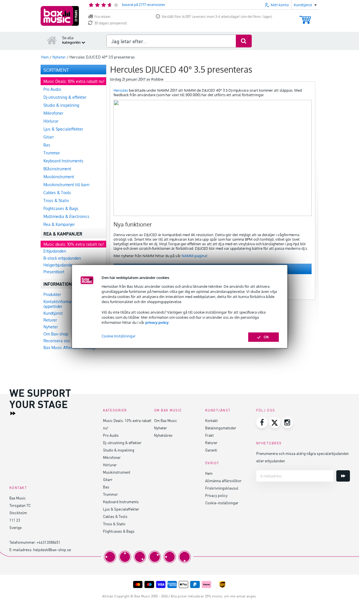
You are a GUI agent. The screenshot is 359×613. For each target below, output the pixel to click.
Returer (211, 442)
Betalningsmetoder (220, 427)
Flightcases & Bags (119, 531)
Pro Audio (111, 435)
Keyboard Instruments (121, 501)
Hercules (121, 90)
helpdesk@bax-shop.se (52, 549)
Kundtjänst (218, 410)
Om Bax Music (165, 420)
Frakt (209, 435)
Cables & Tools (115, 516)
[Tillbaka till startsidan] (52, 40)
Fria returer (102, 16)
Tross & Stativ (114, 523)
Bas (106, 486)
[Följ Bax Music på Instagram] (287, 422)
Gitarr (107, 479)
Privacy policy (216, 495)
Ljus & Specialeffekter (121, 509)
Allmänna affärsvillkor (223, 480)
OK (266, 337)
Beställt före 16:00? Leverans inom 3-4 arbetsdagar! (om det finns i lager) (217, 16)
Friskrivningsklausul (221, 488)
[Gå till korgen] (305, 17)
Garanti (211, 450)
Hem (209, 473)
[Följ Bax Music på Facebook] (262, 422)
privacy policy (157, 322)
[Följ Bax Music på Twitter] (274, 422)
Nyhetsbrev (163, 435)
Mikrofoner (112, 457)
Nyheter (160, 427)
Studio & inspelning (118, 450)
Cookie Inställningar (119, 336)
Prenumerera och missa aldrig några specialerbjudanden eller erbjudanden (302, 457)
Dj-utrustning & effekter (122, 442)
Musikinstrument (116, 472)
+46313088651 (48, 542)
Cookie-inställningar (221, 502)
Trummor (110, 494)
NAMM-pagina (194, 255)
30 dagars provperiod (110, 23)
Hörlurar (110, 464)
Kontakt (211, 420)
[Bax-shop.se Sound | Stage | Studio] (60, 16)
